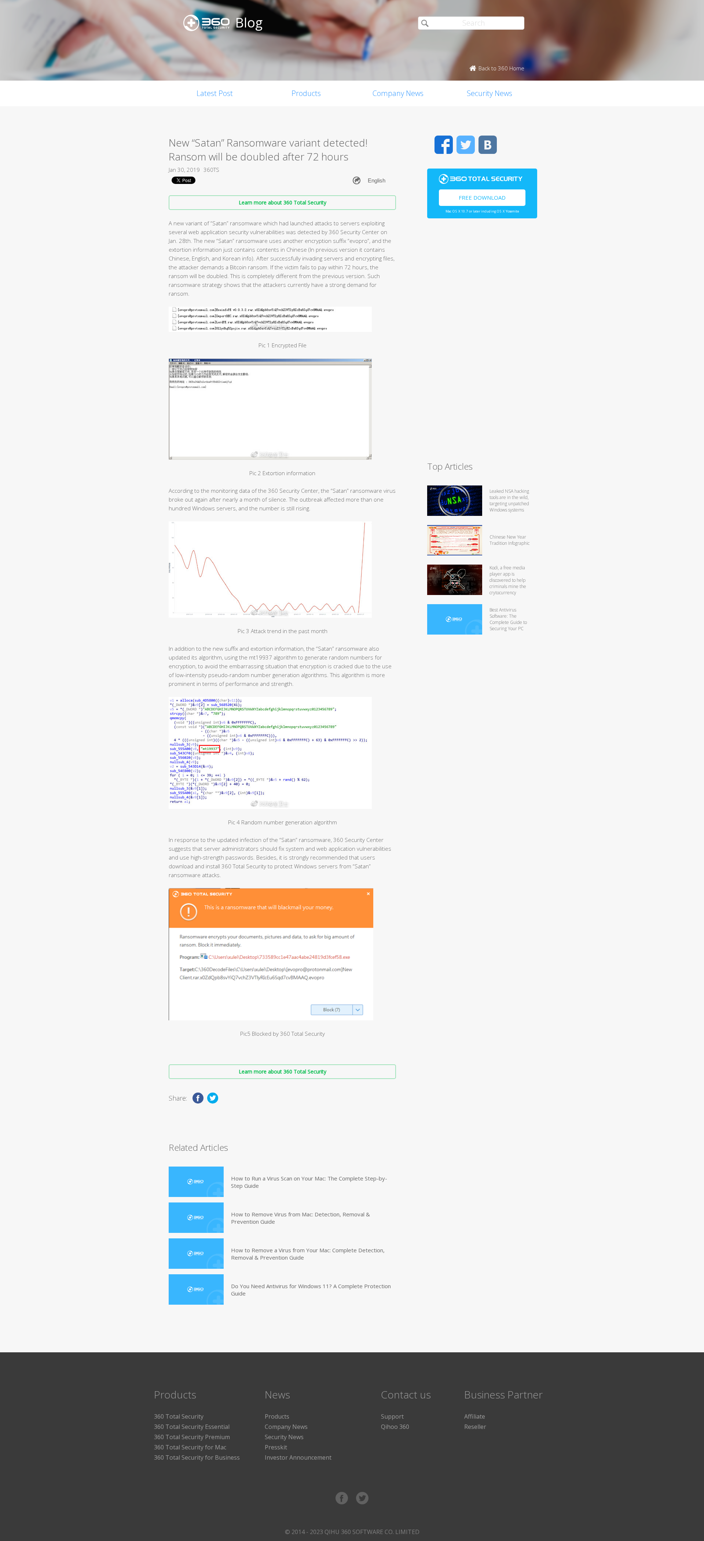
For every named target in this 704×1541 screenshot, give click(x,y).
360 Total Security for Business (197, 1457)
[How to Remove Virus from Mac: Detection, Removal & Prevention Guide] (196, 1217)
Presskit (276, 1447)
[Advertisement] (482, 343)
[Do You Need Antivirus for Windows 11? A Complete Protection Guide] (196, 1289)
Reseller (475, 1427)
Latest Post (215, 93)
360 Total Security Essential (192, 1427)
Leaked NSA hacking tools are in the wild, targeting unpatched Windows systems (509, 500)
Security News (489, 93)
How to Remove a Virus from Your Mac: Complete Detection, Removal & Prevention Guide (308, 1253)
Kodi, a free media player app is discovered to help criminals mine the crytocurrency (507, 580)
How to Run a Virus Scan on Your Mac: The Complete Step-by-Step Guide (309, 1182)
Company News (398, 93)
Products (306, 93)
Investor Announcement (298, 1457)
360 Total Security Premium (192, 1437)
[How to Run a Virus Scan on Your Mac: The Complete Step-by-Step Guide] (196, 1182)
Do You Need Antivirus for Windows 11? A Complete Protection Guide (311, 1289)
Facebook (443, 145)
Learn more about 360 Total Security (282, 202)
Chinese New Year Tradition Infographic (509, 540)
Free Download (482, 197)
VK (487, 145)
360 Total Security (178, 1416)
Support (392, 1416)
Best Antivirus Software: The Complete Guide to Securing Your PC (508, 619)
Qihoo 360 (395, 1427)
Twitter (465, 145)
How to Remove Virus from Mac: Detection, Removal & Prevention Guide (300, 1218)
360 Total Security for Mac (190, 1447)
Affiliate (474, 1416)
